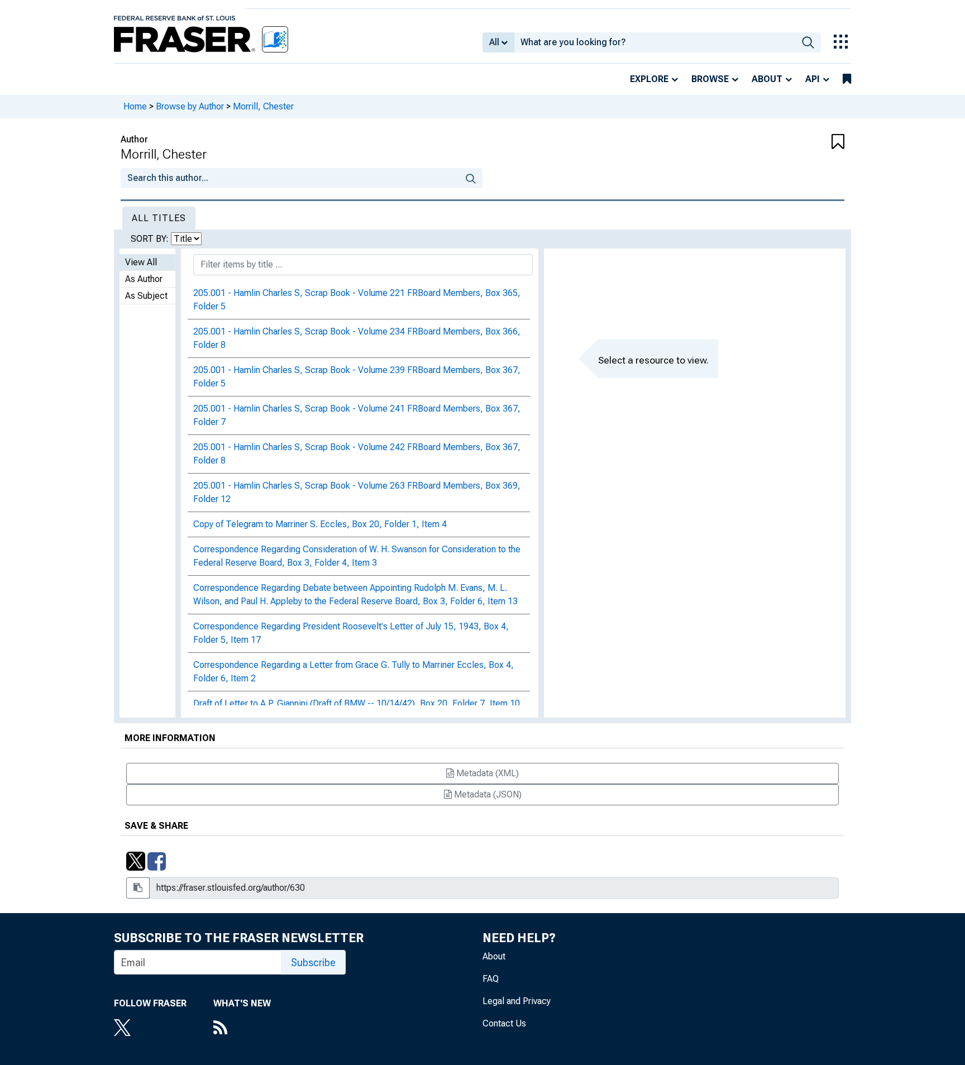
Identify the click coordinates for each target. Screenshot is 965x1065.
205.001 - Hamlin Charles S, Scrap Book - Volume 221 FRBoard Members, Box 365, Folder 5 (356, 300)
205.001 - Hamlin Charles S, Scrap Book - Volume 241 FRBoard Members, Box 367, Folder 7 (356, 415)
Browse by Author (190, 106)
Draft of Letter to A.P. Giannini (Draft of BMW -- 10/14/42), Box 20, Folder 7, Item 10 (356, 703)
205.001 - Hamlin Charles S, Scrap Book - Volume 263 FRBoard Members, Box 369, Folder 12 (356, 492)
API (812, 79)
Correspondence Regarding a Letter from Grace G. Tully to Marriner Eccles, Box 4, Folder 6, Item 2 (353, 672)
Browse (710, 79)
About (767, 79)
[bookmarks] (847, 79)
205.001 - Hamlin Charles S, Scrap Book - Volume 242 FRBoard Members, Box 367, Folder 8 (356, 454)
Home (135, 106)
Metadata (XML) (486, 773)
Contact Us (504, 1023)
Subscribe (313, 962)
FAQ (490, 978)
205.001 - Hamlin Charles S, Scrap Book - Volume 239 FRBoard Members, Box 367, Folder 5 (356, 377)
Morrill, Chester (263, 106)
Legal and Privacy (516, 1001)
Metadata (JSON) (487, 794)
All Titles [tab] (159, 218)
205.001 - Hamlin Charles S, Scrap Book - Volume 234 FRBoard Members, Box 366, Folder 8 (356, 338)
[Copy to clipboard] (138, 888)
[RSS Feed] (242, 1028)
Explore (649, 79)
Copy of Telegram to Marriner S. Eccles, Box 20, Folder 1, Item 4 (320, 524)
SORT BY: (151, 238)
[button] (784, 142)
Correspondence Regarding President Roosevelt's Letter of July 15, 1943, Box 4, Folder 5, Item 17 (351, 633)
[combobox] (655, 42)
